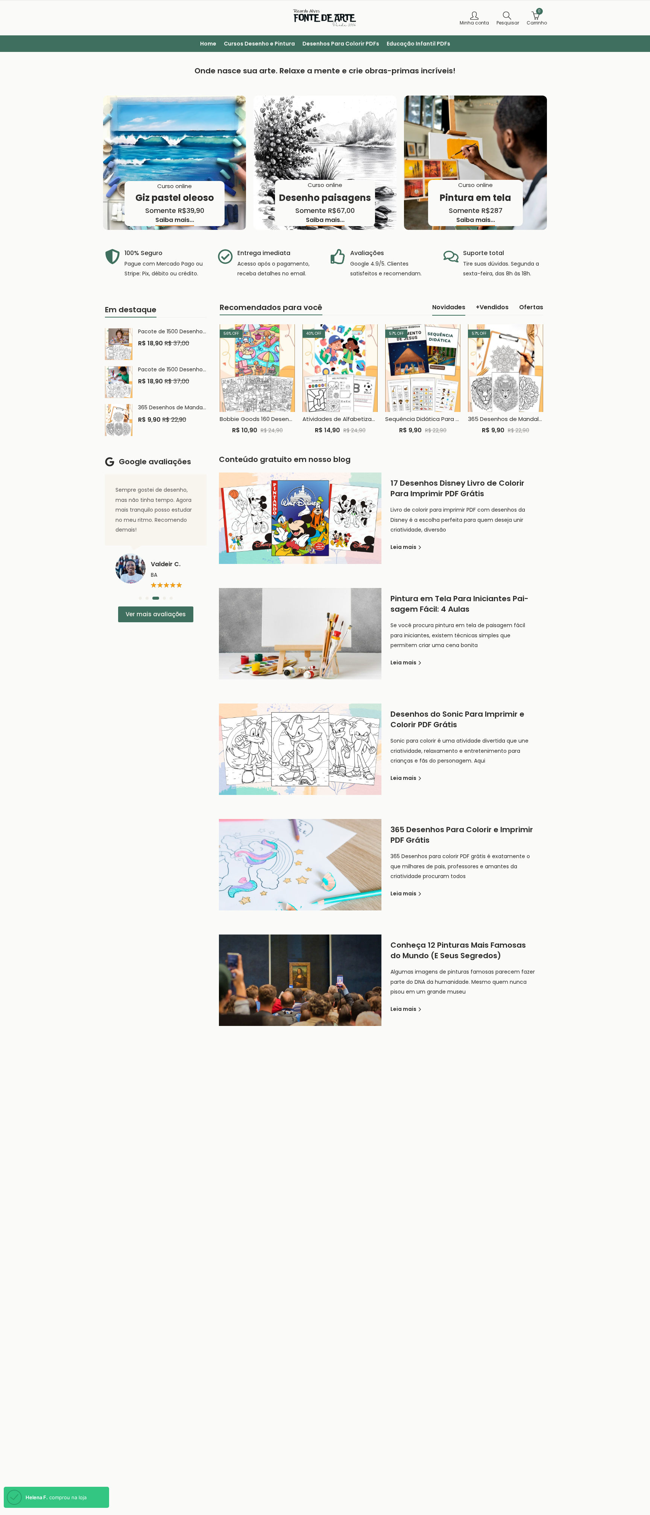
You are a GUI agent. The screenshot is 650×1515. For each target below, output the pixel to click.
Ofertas (531, 307)
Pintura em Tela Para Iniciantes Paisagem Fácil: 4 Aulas (459, 603)
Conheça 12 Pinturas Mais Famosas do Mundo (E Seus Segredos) (458, 950)
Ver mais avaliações (156, 614)
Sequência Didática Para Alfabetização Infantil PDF (456, 419)
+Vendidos (492, 307)
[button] (140, 598)
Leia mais (404, 547)
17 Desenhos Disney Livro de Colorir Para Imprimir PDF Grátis (457, 488)
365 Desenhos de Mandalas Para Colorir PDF (529, 419)
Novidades (448, 307)
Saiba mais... (174, 220)
